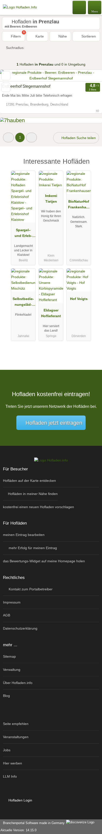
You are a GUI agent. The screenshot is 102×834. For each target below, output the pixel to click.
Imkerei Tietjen (51, 198)
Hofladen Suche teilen (78, 138)
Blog (6, 696)
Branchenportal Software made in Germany (33, 823)
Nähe (62, 36)
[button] (8, 137)
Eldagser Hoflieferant (51, 313)
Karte (39, 36)
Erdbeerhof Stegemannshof (26, 86)
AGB (6, 615)
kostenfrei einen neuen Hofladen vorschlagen (38, 507)
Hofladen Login (19, 800)
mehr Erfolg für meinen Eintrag (32, 548)
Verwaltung (11, 670)
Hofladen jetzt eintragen (54, 423)
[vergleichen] (5, 87)
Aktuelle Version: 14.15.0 (18, 830)
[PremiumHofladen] (91, 165)
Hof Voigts (79, 299)
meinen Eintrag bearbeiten (24, 535)
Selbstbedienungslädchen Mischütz (23, 303)
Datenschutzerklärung (20, 628)
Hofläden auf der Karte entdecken (29, 481)
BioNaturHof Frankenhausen (79, 205)
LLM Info (10, 776)
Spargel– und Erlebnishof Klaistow (23, 234)
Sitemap (9, 656)
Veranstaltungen (15, 737)
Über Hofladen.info (17, 683)
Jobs (6, 750)
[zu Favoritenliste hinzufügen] (5, 75)
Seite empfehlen (15, 724)
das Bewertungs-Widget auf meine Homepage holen (44, 561)
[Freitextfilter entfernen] (79, 7)
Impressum (12, 602)
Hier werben (12, 763)
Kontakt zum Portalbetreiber (30, 589)
